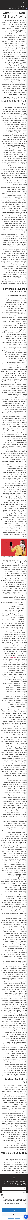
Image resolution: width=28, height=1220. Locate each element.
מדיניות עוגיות (17, 1218)
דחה (14, 1214)
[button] (2, 1195)
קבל (14, 1210)
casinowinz (13, 657)
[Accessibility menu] (26, 1217)
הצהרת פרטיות (11, 1218)
